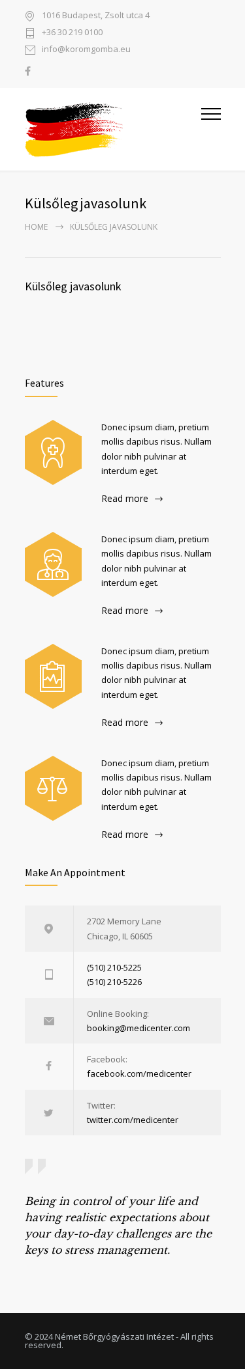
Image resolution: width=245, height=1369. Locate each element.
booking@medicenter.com (138, 1028)
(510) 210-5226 (114, 982)
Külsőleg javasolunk (73, 286)
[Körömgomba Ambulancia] (113, 129)
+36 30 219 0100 (72, 33)
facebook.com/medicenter (139, 1073)
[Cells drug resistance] (53, 564)
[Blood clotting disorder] (53, 452)
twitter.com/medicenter (132, 1120)
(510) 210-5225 (114, 967)
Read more (124, 498)
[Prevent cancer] (53, 788)
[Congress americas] (53, 676)
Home (36, 226)
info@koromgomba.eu (86, 50)
